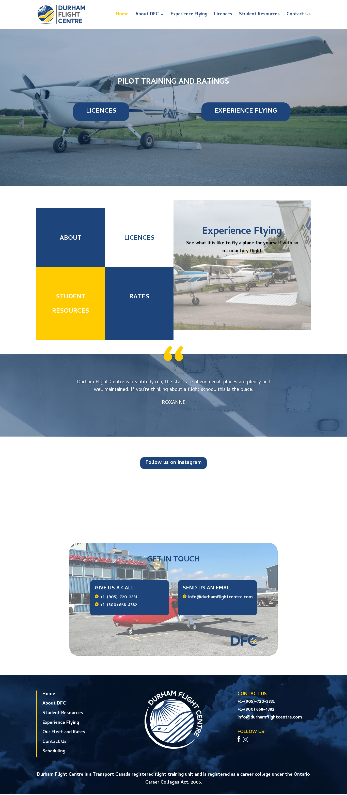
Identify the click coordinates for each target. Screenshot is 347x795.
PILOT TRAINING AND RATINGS (173, 82)
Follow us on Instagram (173, 463)
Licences (223, 15)
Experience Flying (189, 15)
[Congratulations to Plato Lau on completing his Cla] (208, 498)
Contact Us (299, 15)
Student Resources (259, 15)
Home (122, 15)
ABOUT (71, 238)
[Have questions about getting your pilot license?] (139, 498)
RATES (139, 297)
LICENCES (101, 111)
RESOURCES (70, 311)
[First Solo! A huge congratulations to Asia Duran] (69, 498)
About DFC (147, 15)
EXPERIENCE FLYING (245, 111)
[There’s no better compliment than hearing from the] (277, 498)
